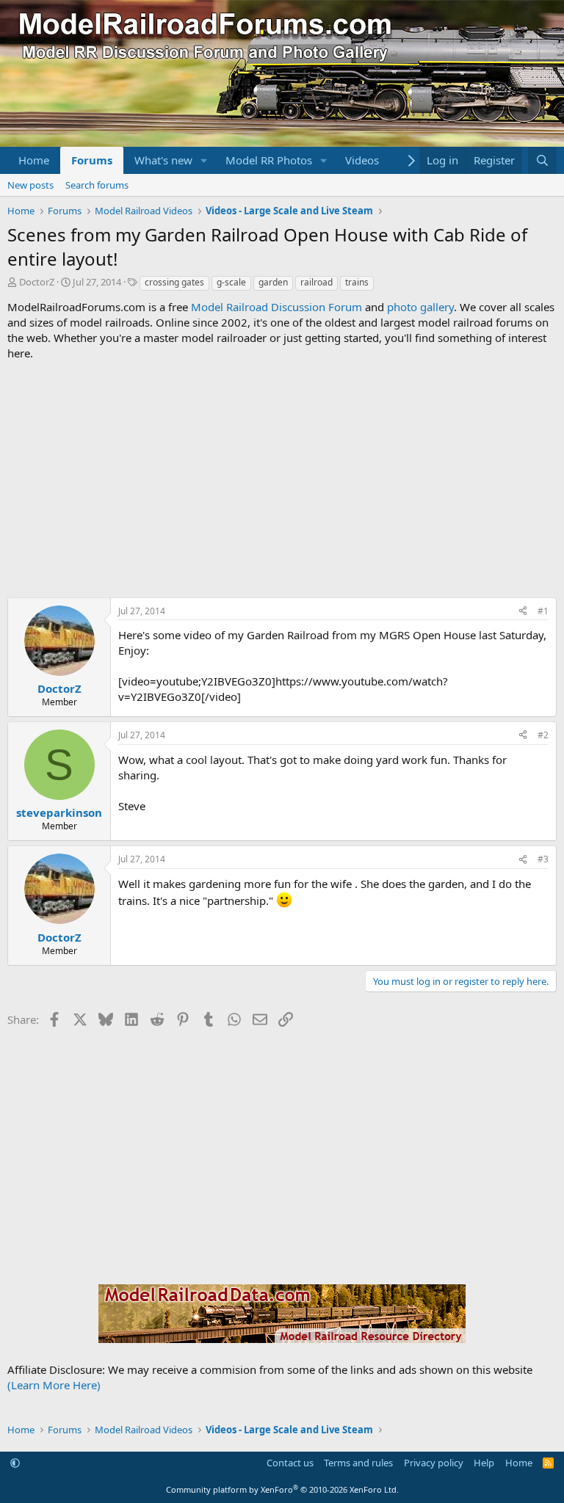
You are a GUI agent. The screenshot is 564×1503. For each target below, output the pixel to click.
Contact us (290, 1462)
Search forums (97, 185)
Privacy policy (433, 1462)
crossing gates (174, 282)
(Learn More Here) (54, 1385)
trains (357, 282)
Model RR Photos (268, 160)
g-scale (231, 282)
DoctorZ (36, 281)
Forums (91, 160)
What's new (163, 160)
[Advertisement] (282, 479)
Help (484, 1462)
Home (33, 160)
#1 (543, 611)
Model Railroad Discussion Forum (276, 306)
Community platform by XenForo (282, 1489)
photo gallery (420, 306)
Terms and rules (358, 1462)
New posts (30, 185)
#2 (543, 735)
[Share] (522, 611)
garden (273, 282)
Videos (362, 160)
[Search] (542, 160)
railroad (316, 282)
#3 (543, 859)
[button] (204, 160)
